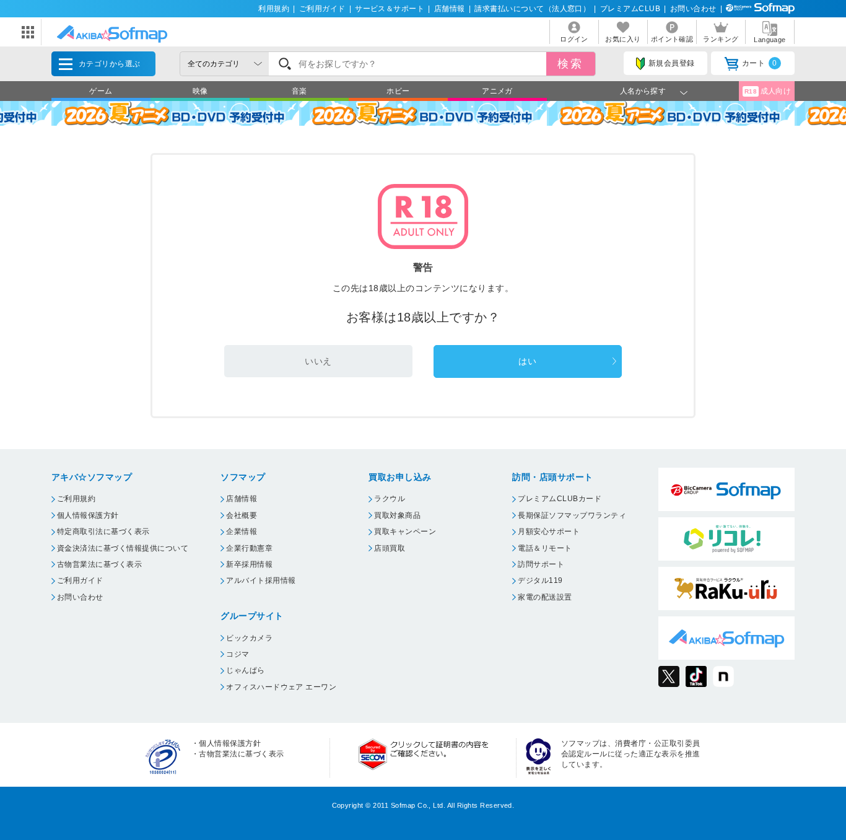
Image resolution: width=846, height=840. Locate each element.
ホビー (397, 91)
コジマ (237, 654)
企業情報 (241, 531)
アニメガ (497, 91)
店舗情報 (449, 8)
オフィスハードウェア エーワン (281, 687)
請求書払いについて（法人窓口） (532, 8)
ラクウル (389, 498)
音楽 (299, 91)
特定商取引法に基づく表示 (103, 531)
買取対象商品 (397, 515)
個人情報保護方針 (88, 515)
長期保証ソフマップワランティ (572, 515)
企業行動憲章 (249, 548)
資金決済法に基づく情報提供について (122, 548)
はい (527, 361)
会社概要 (241, 515)
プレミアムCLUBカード (559, 498)
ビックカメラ (249, 638)
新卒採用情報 (249, 564)
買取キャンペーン (405, 531)
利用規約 (273, 8)
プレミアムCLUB (630, 8)
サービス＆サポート (389, 8)
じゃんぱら (245, 670)
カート (759, 63)
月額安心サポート (549, 531)
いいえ (318, 361)
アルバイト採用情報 (260, 580)
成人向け (767, 91)
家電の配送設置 (545, 597)
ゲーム (100, 91)
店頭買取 (389, 548)
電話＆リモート (545, 548)
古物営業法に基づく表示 (99, 564)
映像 (200, 91)
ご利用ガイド (322, 8)
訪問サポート (541, 564)
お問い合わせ (693, 8)
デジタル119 (540, 580)
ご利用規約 (76, 498)
